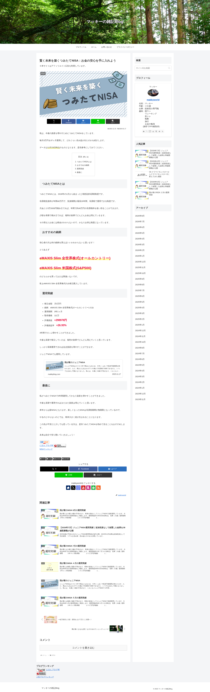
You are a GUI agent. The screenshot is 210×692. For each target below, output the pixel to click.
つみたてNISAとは (84, 162)
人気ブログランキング (45, 677)
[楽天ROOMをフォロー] (88, 487)
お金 (50, 459)
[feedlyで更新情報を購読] (93, 487)
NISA (43, 459)
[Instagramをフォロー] (78, 487)
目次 (80, 157)
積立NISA (57, 459)
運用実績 (80, 169)
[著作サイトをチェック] (68, 487)
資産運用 (66, 459)
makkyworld (153, 100)
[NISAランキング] (60, 445)
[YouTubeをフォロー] (83, 487)
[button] (113, 121)
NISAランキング (46, 449)
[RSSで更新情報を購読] (98, 487)
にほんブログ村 (46, 445)
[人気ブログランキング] (41, 673)
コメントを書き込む (83, 647)
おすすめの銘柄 (83, 165)
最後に (79, 172)
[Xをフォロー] (73, 487)
